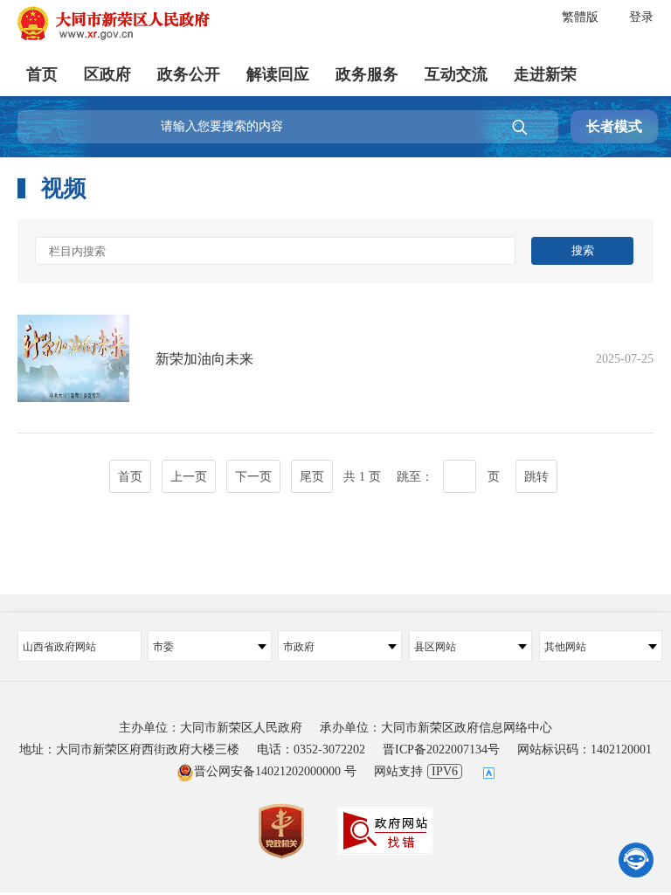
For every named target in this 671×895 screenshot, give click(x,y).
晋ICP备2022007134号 (441, 749)
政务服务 (367, 74)
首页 (42, 74)
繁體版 (580, 17)
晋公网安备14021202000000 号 (275, 771)
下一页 (253, 476)
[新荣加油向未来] (335, 397)
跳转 (536, 476)
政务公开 (188, 74)
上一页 (188, 476)
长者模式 (614, 126)
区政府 (107, 74)
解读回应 (277, 74)
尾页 (312, 476)
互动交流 (456, 74)
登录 (641, 17)
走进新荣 (545, 74)
